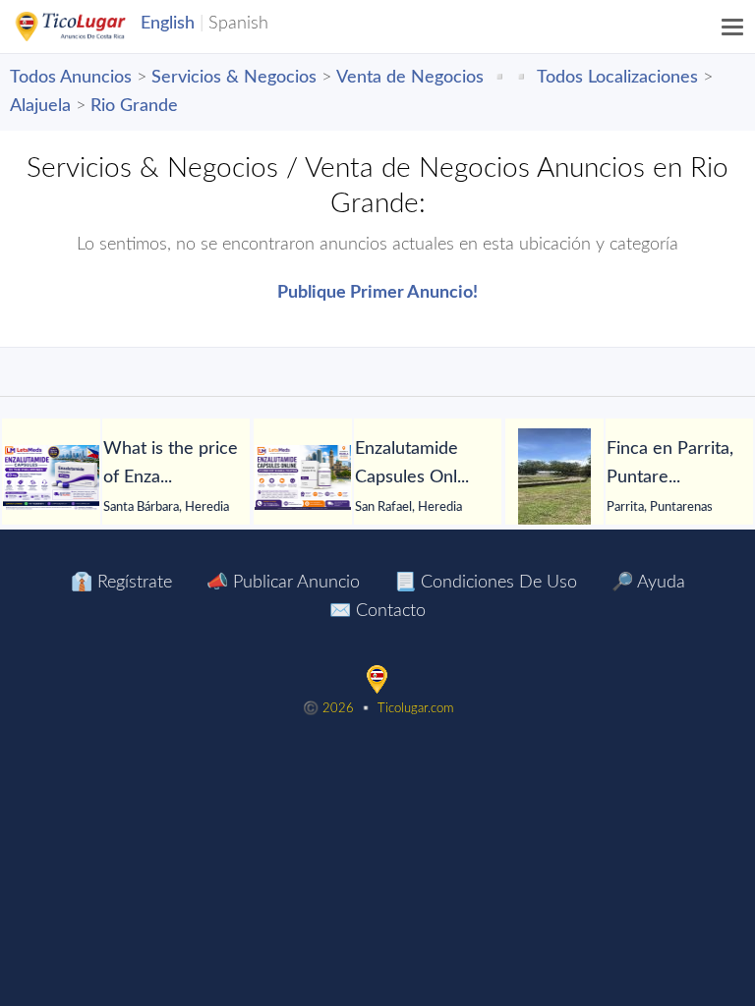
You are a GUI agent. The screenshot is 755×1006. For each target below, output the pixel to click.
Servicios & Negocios (234, 77)
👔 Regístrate (121, 582)
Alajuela (40, 106)
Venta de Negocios (410, 77)
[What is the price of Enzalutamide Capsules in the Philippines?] (51, 477)
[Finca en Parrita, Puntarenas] (554, 477)
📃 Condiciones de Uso (485, 582)
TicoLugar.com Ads (91, 26)
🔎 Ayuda (648, 582)
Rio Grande (134, 106)
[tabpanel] (629, 478)
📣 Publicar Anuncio (283, 582)
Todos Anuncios (71, 77)
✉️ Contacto (377, 611)
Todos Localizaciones (617, 77)
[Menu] (733, 26)
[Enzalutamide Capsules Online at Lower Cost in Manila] (303, 477)
